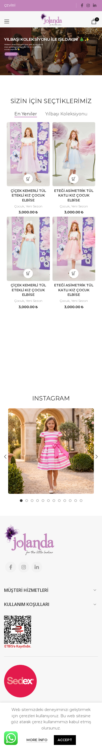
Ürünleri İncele (11, 54)
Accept (65, 740)
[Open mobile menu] (6, 21)
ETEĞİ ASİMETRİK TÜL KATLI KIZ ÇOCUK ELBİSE (73, 195)
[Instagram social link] (88, 5)
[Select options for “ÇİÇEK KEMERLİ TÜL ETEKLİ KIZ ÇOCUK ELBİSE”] (28, 179)
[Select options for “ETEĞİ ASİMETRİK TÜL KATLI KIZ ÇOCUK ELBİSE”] (74, 179)
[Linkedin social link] (94, 5)
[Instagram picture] (51, 451)
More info (36, 740)
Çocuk (19, 206)
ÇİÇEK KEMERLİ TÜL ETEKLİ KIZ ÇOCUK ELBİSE (28, 195)
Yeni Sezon (34, 206)
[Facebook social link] (82, 5)
